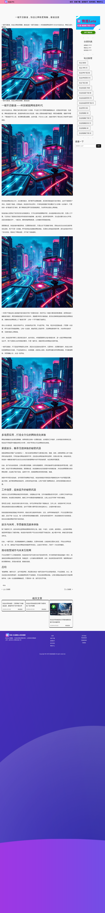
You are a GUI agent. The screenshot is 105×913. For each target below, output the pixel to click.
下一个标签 (67, 589)
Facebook (84, 637)
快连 (4, 585)
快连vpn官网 (84, 78)
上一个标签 (6, 589)
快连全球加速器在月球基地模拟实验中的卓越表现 (60, 621)
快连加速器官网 (85, 98)
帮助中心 (86, 47)
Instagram (84, 640)
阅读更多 (21, 609)
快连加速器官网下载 (86, 103)
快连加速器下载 (85, 93)
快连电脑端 (83, 128)
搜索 (98, 146)
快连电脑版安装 (85, 123)
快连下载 (83, 83)
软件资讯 (86, 50)
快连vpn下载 (84, 73)
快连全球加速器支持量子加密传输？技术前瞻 (36, 605)
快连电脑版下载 (85, 118)
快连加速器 (84, 88)
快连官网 (83, 108)
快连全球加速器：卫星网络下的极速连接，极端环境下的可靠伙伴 (13, 605)
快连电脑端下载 (85, 133)
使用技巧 (86, 45)
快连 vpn (83, 68)
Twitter (84, 642)
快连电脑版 (83, 113)
